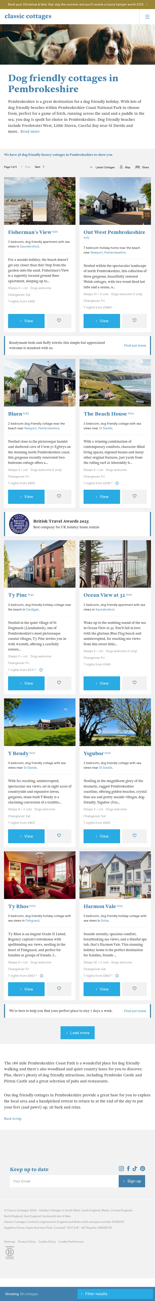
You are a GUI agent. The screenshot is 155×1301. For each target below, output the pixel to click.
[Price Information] (117, 483)
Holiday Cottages (50, 1210)
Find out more (135, 345)
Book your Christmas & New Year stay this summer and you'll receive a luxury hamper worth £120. (76, 4)
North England (13, 1216)
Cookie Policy (47, 1241)
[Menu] (147, 16)
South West (72, 1210)
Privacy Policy (27, 1241)
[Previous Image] (11, 201)
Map (127, 167)
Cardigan (32, 609)
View (28, 320)
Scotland (47, 1216)
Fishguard (32, 920)
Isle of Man (64, 1216)
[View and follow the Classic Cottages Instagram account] (121, 1170)
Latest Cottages (105, 167)
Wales (106, 1210)
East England (32, 1216)
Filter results (96, 1293)
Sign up (134, 1181)
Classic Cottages (18, 1210)
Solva (105, 920)
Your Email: (22, 1181)
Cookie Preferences (71, 1241)
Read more (30, 131)
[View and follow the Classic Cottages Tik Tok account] (135, 1170)
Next (37, 166)
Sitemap (9, 1241)
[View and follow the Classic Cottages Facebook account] (128, 1170)
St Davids (105, 428)
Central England (121, 1210)
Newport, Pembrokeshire (108, 252)
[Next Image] (68, 201)
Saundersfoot (29, 246)
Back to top (12, 1119)
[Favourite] (59, 321)
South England (90, 1210)
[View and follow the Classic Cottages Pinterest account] (142, 1170)
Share (145, 167)
